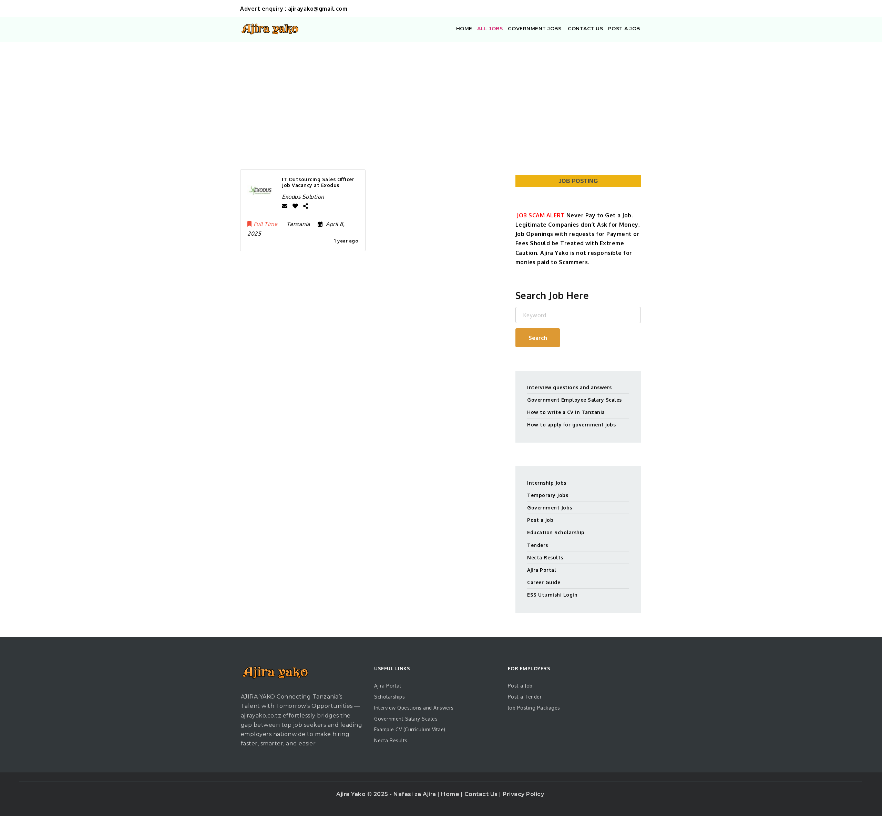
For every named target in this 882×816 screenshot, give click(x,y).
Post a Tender (525, 697)
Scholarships (389, 697)
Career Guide (543, 582)
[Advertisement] (441, 93)
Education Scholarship (556, 532)
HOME (464, 28)
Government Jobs (549, 507)
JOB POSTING (578, 181)
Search (538, 337)
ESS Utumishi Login (552, 595)
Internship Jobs (546, 483)
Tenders (537, 545)
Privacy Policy (523, 794)
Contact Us (482, 794)
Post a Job (540, 520)
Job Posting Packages (534, 708)
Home (451, 794)
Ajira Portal (541, 570)
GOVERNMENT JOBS (535, 28)
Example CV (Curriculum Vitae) (409, 729)
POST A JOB (624, 28)
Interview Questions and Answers (414, 708)
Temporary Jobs (547, 495)
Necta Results (545, 557)
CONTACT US (584, 28)
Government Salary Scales (406, 719)
